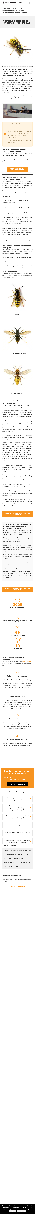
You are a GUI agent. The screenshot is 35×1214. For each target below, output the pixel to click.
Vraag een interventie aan (17, 784)
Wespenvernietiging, (27, 263)
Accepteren (12, 1211)
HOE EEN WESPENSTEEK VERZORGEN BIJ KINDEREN (18, 854)
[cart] (29, 3)
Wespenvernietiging (27, 661)
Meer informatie (22, 1211)
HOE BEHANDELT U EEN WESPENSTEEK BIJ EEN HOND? (19, 866)
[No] (33, 1209)
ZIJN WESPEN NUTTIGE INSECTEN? (13, 858)
